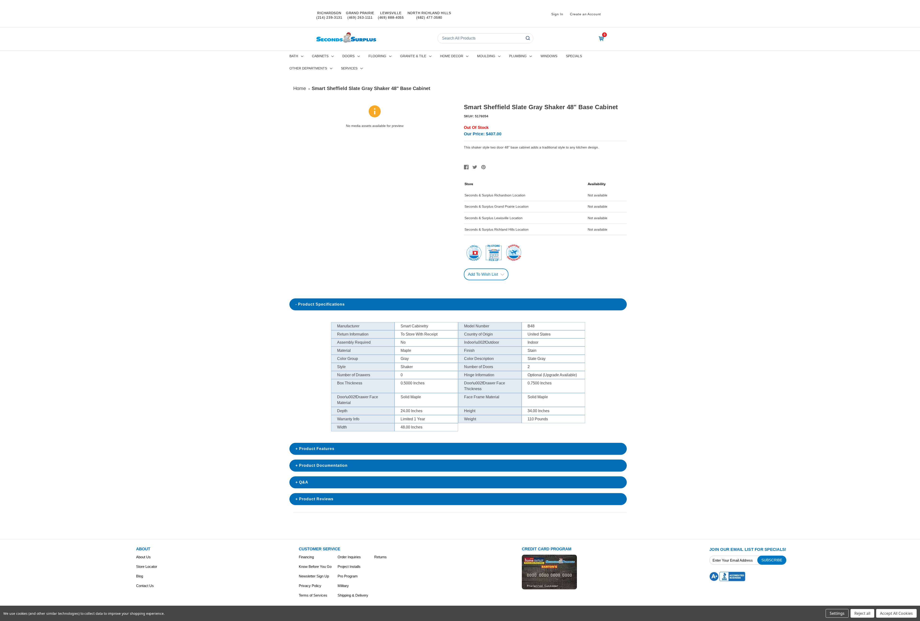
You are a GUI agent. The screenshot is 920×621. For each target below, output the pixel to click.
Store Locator (146, 566)
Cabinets (320, 56)
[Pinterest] (483, 167)
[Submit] (527, 38)
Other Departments (308, 68)
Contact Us (145, 586)
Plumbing (518, 56)
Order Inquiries (349, 557)
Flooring (377, 56)
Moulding (486, 56)
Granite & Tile (413, 56)
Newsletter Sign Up (314, 576)
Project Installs (349, 566)
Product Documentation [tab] (323, 465)
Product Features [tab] (316, 449)
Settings (837, 613)
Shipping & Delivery (353, 595)
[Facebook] (466, 167)
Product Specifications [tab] (321, 304)
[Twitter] (474, 167)
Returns (380, 557)
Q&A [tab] (303, 482)
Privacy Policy (310, 586)
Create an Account (585, 14)
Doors (348, 56)
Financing (306, 557)
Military (343, 586)
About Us (143, 557)
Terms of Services (313, 595)
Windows (548, 56)
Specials (574, 56)
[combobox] (485, 38)
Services (349, 68)
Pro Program (348, 576)
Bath (293, 56)
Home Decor (451, 56)
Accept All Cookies (896, 613)
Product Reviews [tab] (316, 499)
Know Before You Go (315, 566)
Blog (139, 576)
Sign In (557, 14)
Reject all (862, 613)
